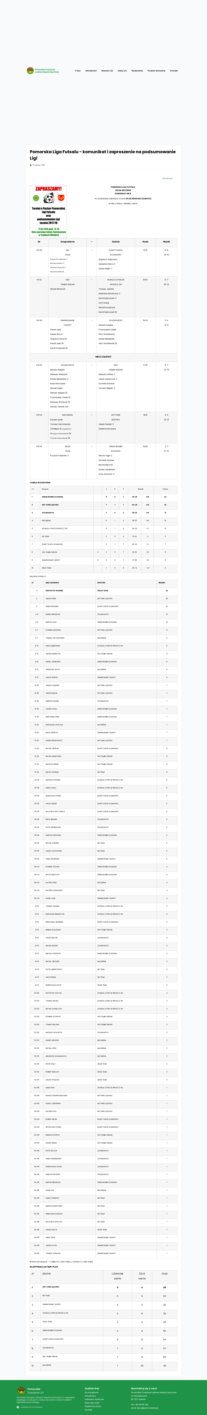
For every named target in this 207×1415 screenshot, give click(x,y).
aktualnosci (167, 178)
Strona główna (91, 1392)
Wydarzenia (137, 70)
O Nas (78, 70)
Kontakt (174, 70)
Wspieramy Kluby (93, 1406)
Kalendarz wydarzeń (94, 1399)
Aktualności (91, 70)
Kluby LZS (122, 70)
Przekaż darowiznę (156, 70)
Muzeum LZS (107, 70)
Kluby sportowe (92, 1402)
